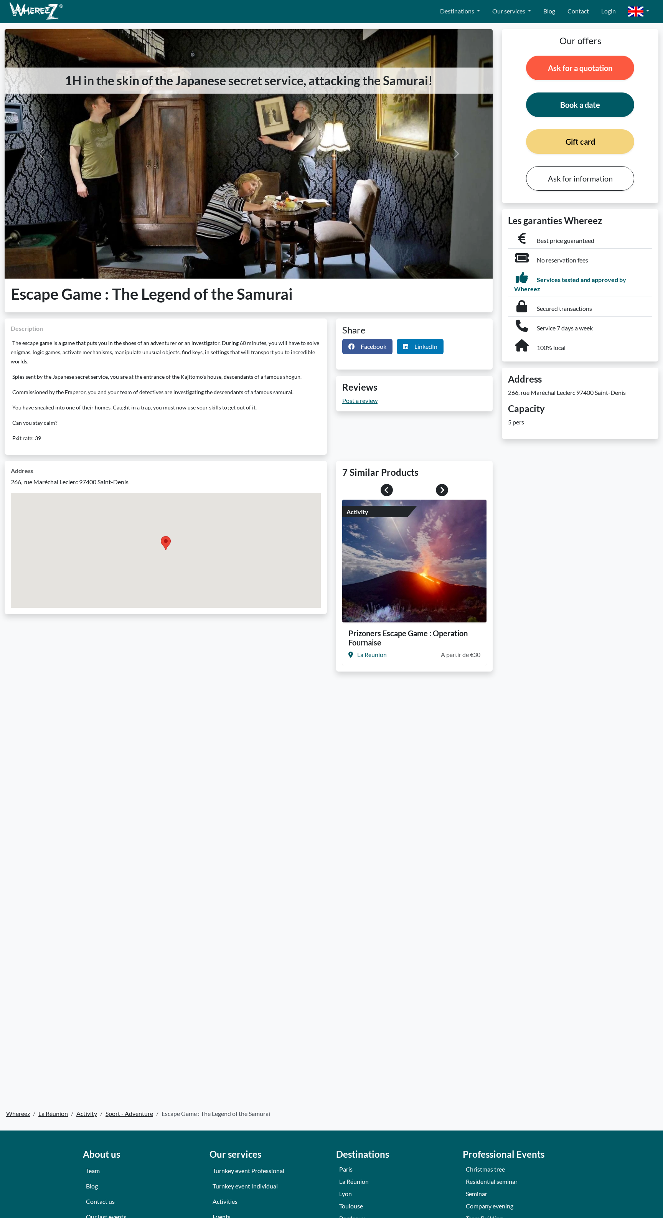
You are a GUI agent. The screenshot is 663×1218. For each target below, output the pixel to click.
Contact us (100, 1201)
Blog (549, 11)
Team (93, 1170)
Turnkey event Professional (248, 1170)
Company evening (489, 1206)
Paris (346, 1169)
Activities (225, 1201)
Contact (578, 11)
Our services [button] (509, 11)
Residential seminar (492, 1181)
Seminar (476, 1193)
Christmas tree (485, 1169)
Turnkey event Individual (245, 1186)
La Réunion (354, 1181)
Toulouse (351, 1206)
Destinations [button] (457, 11)
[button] (638, 11)
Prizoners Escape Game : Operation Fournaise (408, 638)
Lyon (345, 1193)
